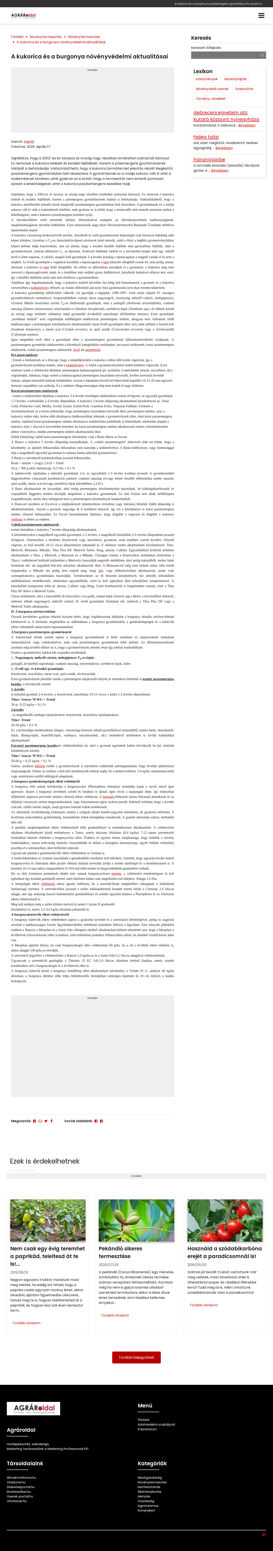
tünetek (116, 873)
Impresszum (147, 1429)
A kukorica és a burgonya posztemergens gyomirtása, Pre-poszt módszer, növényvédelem (219, 4)
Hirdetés (92, 70)
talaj (106, 262)
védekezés (48, 884)
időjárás (40, 766)
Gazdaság (146, 1501)
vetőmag (17, 519)
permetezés (92, 350)
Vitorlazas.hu (17, 1501)
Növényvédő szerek (212, 88)
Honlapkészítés (18, 1444)
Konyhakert (146, 1510)
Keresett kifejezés (206, 47)
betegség (108, 797)
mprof (29, 141)
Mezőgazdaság (150, 1477)
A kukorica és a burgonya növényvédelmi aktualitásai (61, 42)
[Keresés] (262, 55)
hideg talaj (206, 137)
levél (76, 350)
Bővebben (247, 125)
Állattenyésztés (149, 1492)
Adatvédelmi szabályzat (156, 1424)
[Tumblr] (51, 1121)
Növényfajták (235, 79)
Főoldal (17, 36)
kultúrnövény (40, 288)
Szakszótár (244, 88)
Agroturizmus (148, 1506)
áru (101, 570)
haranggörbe (209, 159)
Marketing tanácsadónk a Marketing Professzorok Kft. (48, 1449)
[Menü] (261, 15)
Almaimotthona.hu (21, 1477)
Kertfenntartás (149, 1487)
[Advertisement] (92, 102)
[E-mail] (40, 1121)
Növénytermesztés (46, 36)
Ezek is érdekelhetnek (45, 1161)
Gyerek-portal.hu (20, 1496)
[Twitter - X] (46, 1121)
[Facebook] (34, 1121)
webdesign (40, 1444)
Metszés (144, 1496)
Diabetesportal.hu (21, 1487)
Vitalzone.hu (16, 1482)
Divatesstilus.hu (19, 1492)
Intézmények (207, 79)
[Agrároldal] (23, 16)
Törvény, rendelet (211, 98)
